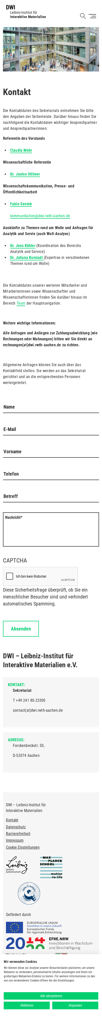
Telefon (11, 474)
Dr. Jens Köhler (22, 245)
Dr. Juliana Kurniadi (27, 257)
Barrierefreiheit (18, 833)
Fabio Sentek (21, 204)
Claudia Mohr (21, 150)
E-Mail (9, 429)
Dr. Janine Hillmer (25, 174)
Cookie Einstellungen (23, 847)
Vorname (12, 452)
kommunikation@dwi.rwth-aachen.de (40, 215)
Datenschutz (16, 827)
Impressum (15, 840)
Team (21, 303)
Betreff (10, 496)
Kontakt (12, 820)
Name (9, 407)
